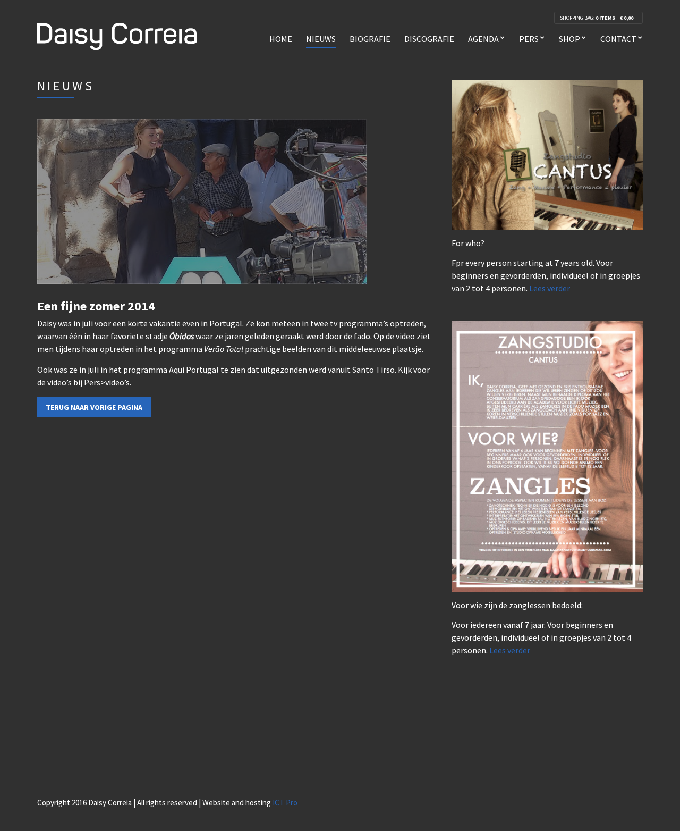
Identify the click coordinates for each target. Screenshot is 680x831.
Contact (618, 38)
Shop (569, 38)
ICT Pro (285, 803)
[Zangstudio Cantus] (547, 153)
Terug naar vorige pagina (94, 407)
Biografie (370, 38)
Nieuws (321, 38)
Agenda (483, 38)
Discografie (429, 38)
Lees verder (549, 288)
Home (280, 38)
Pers (529, 38)
